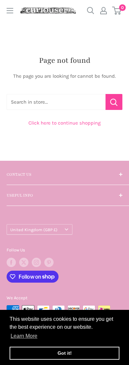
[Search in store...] (114, 102)
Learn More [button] (24, 336)
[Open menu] (10, 10)
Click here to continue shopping (64, 123)
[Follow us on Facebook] (11, 262)
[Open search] (90, 10)
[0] (117, 11)
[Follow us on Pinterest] (49, 262)
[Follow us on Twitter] (23, 262)
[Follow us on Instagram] (36, 262)
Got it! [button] (65, 353)
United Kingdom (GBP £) (34, 229)
